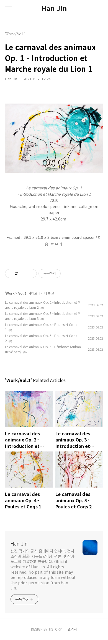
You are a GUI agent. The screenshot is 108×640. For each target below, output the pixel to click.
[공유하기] (23, 273)
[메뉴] (8, 8)
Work (10, 293)
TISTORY (55, 629)
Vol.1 (22, 293)
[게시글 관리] (30, 273)
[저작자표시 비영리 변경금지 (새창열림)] (68, 273)
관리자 (72, 629)
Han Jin (54, 8)
